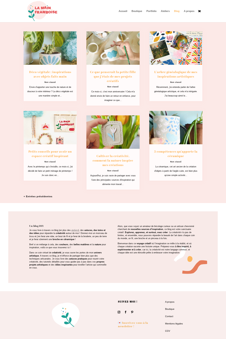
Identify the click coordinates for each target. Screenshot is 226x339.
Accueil (123, 11)
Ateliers (165, 11)
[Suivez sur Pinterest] (132, 312)
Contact (169, 316)
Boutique (137, 11)
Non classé (50, 82)
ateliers (74, 230)
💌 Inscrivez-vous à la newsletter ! (133, 324)
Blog (177, 11)
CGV (167, 331)
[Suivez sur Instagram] (119, 312)
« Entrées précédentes (38, 196)
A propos (189, 11)
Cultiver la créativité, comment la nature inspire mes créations (113, 160)
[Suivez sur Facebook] (125, 312)
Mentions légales (174, 323)
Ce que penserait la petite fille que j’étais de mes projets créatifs (113, 76)
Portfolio (151, 11)
